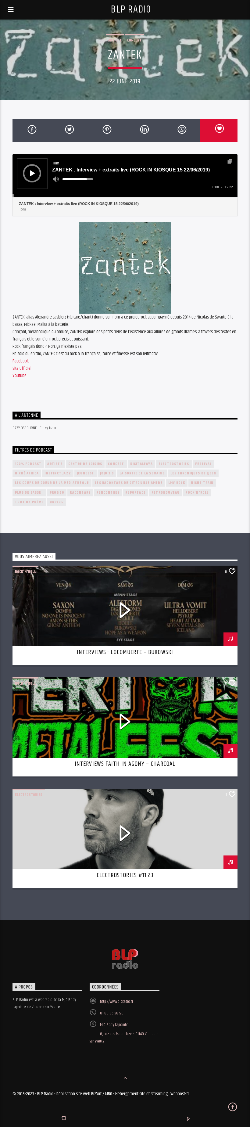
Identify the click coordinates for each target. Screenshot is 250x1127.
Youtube (19, 376)
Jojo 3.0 (107, 473)
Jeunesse (85, 473)
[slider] (77, 179)
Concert (134, 40)
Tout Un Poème (29, 502)
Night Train (202, 483)
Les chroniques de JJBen (193, 473)
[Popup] (230, 161)
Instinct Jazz (58, 473)
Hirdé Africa (27, 473)
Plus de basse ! (29, 492)
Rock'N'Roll (197, 492)
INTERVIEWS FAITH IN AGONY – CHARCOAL (125, 764)
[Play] (32, 173)
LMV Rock (176, 483)
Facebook (20, 361)
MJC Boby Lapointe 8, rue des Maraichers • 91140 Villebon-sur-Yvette (124, 1033)
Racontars (80, 492)
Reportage (135, 492)
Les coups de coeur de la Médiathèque (52, 483)
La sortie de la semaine (142, 473)
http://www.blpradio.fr (116, 1001)
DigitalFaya (141, 464)
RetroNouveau (166, 492)
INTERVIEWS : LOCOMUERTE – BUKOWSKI (125, 652)
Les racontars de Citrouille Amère (128, 483)
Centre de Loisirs (85, 464)
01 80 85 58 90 (111, 1013)
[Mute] (55, 179)
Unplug (56, 502)
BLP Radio (131, 9)
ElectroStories (174, 464)
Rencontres (108, 492)
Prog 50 (57, 492)
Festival (203, 464)
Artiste (115, 40)
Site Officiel (21, 368)
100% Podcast (28, 464)
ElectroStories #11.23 (125, 875)
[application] (125, 175)
